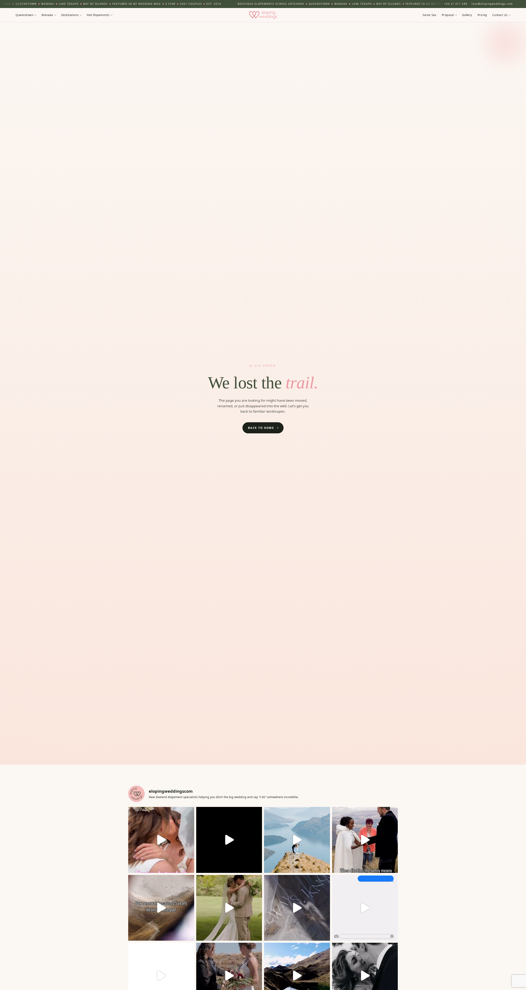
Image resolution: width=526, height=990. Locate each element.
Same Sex (429, 15)
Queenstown (24, 15)
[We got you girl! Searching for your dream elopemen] (365, 908)
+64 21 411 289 (455, 4)
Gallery (467, 15)
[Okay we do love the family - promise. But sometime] (365, 840)
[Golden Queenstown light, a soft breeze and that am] (297, 908)
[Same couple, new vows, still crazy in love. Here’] (161, 908)
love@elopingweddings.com (492, 4)
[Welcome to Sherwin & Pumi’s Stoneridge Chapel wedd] (229, 840)
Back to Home (261, 428)
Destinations (69, 15)
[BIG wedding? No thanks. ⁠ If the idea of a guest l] (297, 840)
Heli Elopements (98, 15)
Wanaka (47, 15)
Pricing (482, 15)
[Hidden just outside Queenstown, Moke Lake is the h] (161, 840)
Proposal (448, 15)
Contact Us (500, 15)
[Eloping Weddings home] (263, 15)
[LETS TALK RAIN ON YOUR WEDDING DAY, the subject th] (229, 908)
